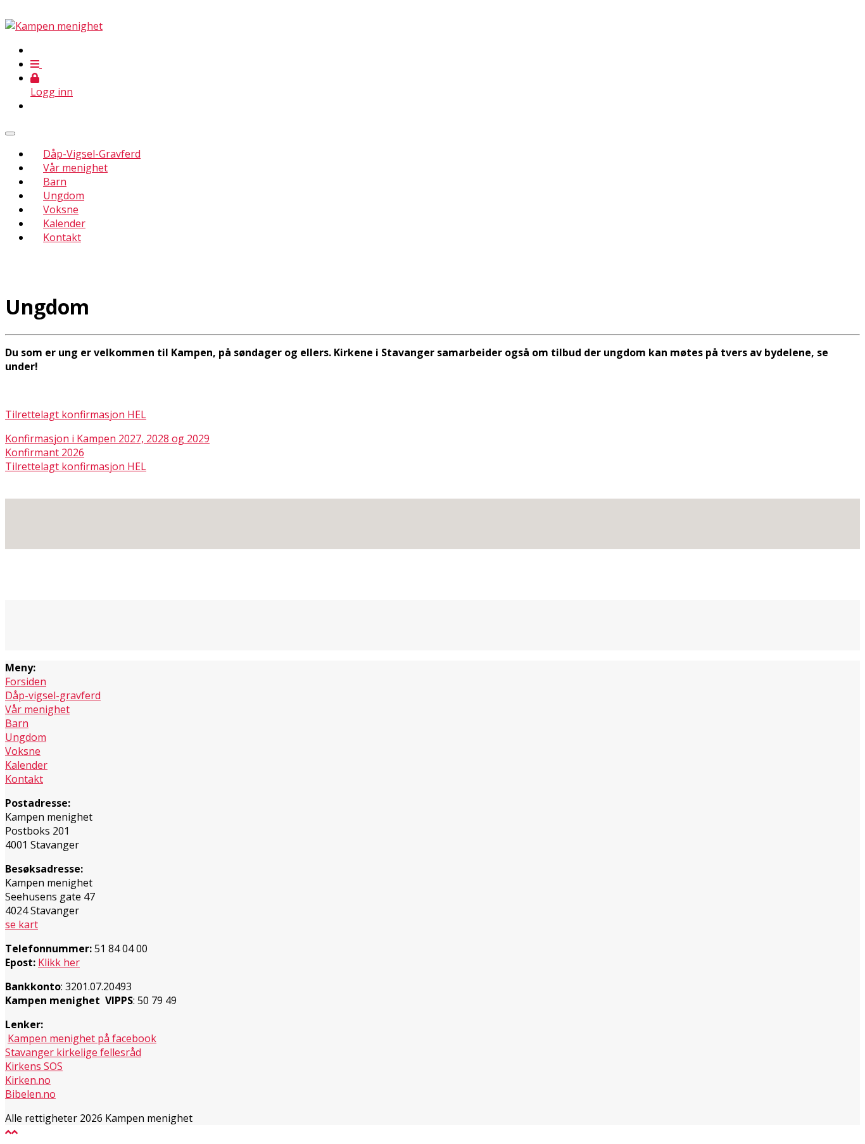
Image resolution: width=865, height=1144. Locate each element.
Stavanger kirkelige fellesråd (73, 1052)
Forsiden (25, 681)
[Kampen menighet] (54, 26)
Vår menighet (75, 168)
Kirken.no (28, 1080)
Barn (54, 182)
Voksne (61, 209)
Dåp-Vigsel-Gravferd (92, 154)
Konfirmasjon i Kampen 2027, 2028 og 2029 (107, 438)
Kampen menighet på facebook (82, 1038)
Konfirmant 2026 (44, 452)
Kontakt (62, 237)
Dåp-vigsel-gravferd (53, 695)
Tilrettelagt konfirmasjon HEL (75, 414)
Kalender (64, 223)
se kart (21, 924)
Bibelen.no (30, 1094)
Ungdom (63, 195)
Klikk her (59, 962)
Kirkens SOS (34, 1066)
